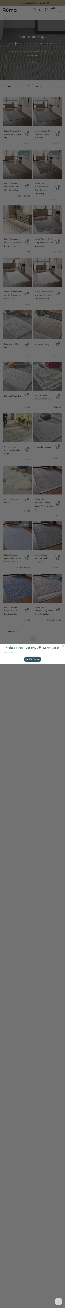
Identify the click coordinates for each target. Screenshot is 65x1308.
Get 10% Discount (32, 659)
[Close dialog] (63, 645)
